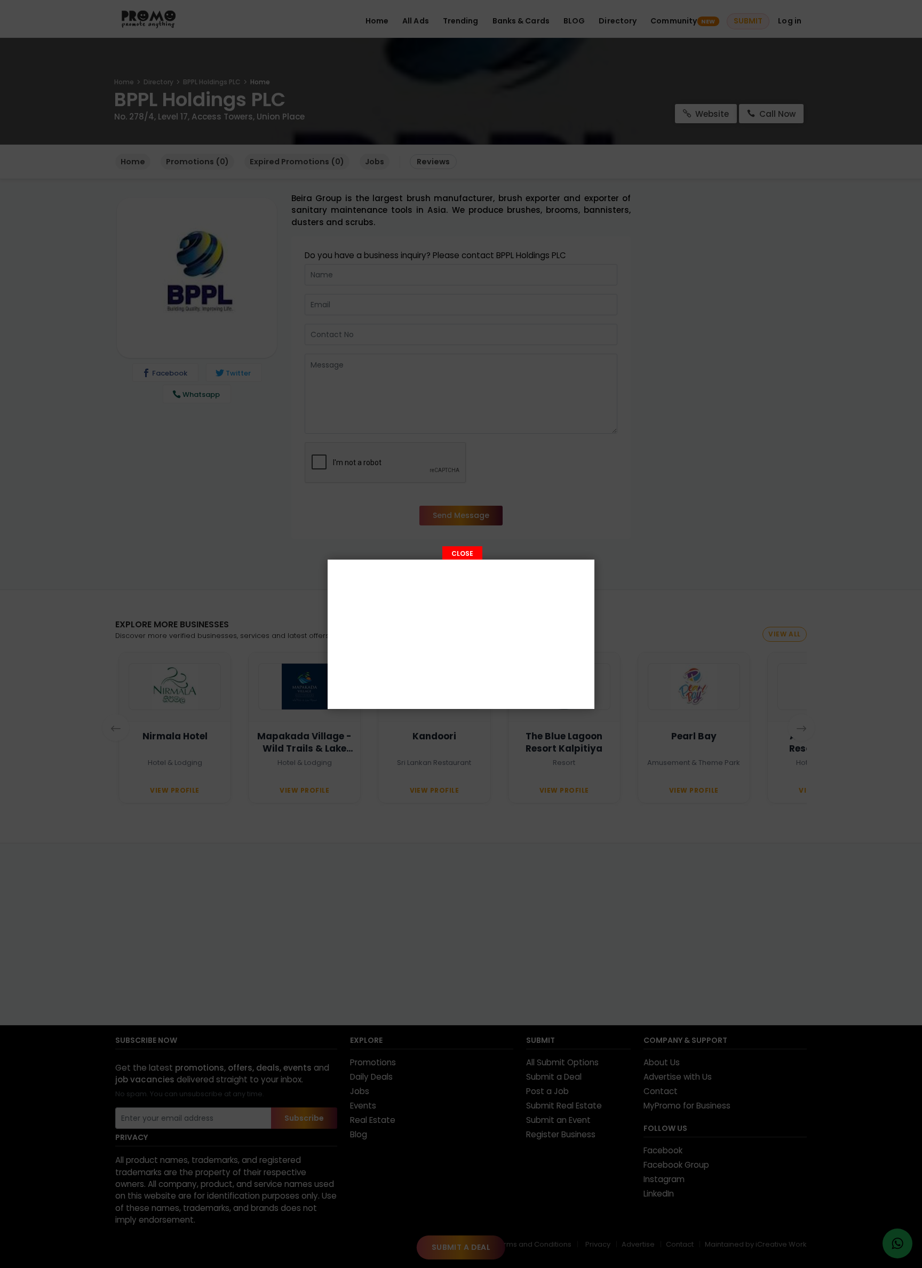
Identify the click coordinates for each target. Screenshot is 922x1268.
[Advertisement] (461, 634)
